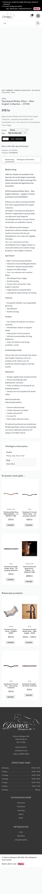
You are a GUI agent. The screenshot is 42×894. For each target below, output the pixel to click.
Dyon (4, 98)
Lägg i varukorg (17, 139)
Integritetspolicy (21, 839)
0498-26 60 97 (21, 747)
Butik (21, 818)
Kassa (21, 814)
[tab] (9, 159)
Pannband (9, 90)
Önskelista (21, 806)
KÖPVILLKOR (14, 9)
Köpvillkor (21, 836)
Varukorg (21, 810)
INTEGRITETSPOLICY (25, 9)
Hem (3, 90)
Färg (3, 133)
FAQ (7, 9)
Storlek (4, 130)
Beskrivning (9, 159)
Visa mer (10, 525)
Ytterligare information (25, 159)
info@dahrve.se (21, 750)
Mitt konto (21, 802)
